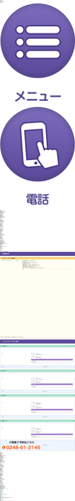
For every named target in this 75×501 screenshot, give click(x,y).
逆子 (0, 476)
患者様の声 (1, 250)
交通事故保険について (2, 487)
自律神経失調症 (2, 235)
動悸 (0, 477)
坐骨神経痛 (1, 459)
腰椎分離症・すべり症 (2, 216)
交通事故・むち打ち (2, 485)
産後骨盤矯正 (1, 456)
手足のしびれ (1, 223)
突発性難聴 (1, 478)
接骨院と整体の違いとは (3, 212)
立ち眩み (1, 230)
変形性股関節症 (2, 460)
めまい (1, 483)
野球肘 (1, 473)
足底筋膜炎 (1, 224)
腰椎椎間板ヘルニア (2, 458)
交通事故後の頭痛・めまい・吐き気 (4, 243)
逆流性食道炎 (1, 482)
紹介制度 (1, 245)
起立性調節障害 (2, 238)
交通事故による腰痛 (2, 486)
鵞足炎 (1, 470)
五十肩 (1, 219)
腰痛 (0, 214)
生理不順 (1, 231)
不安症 (1, 232)
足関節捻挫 (1, 223)
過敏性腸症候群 (2, 474)
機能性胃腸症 (1, 475)
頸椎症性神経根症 (2, 221)
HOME (0, 249)
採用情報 (1, 454)
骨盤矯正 (1, 211)
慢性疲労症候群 (2, 233)
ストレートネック (2, 463)
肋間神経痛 (1, 464)
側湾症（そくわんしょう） (3, 461)
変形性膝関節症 (2, 225)
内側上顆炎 (1, 226)
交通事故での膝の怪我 (2, 241)
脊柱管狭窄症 (1, 215)
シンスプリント (2, 472)
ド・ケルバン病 (2, 222)
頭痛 (0, 218)
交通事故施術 (1, 488)
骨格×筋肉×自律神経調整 (3, 455)
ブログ (1, 244)
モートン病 (1, 222)
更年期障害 (1, 237)
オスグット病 (1, 227)
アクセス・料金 (2, 452)
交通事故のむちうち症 (2, 242)
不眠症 (1, 236)
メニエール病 (1, 239)
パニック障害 (1, 484)
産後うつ (1, 480)
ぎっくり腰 (1, 213)
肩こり (1, 462)
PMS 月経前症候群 (2, 479)
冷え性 (1, 234)
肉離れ (1, 469)
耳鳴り (1, 481)
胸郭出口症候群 (2, 220)
